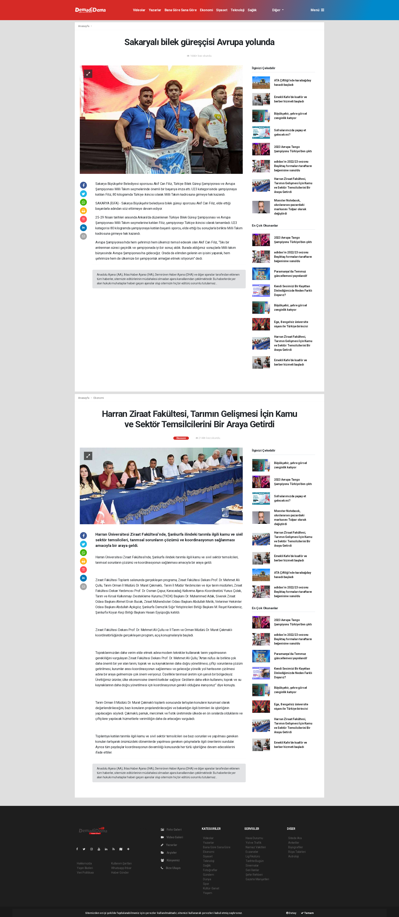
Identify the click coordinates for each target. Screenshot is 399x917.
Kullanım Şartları (121, 863)
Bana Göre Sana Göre (181, 10)
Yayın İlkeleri (85, 868)
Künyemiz (173, 860)
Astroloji (293, 856)
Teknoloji (237, 10)
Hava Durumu (254, 838)
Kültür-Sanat (211, 888)
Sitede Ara (295, 838)
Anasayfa (84, 26)
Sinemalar (252, 865)
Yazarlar (155, 10)
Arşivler (171, 852)
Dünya (207, 879)
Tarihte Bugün (255, 861)
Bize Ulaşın (173, 868)
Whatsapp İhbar (121, 868)
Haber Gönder (120, 872)
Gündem (208, 874)
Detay (292, 913)
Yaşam (207, 893)
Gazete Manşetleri (257, 879)
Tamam (309, 913)
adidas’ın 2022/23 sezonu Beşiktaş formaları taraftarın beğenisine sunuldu (293, 166)
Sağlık (252, 10)
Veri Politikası (85, 872)
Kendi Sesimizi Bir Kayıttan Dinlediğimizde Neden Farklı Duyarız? (293, 291)
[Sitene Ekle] (130, 849)
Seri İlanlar (252, 870)
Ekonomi (206, 10)
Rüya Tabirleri (296, 851)
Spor (206, 883)
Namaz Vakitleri (256, 847)
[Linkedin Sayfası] (108, 849)
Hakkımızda (84, 863)
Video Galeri (174, 837)
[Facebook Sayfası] (78, 849)
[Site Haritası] (122, 849)
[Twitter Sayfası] (86, 849)
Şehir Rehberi (254, 874)
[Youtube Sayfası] (100, 849)
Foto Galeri (174, 829)
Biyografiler (295, 847)
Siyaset (221, 10)
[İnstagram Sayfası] (93, 849)
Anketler (293, 842)
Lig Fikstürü (253, 856)
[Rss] (115, 849)
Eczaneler (252, 851)
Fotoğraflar (210, 870)
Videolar (139, 10)
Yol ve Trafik (253, 842)
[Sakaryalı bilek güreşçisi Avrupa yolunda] (161, 119)
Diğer (276, 10)
